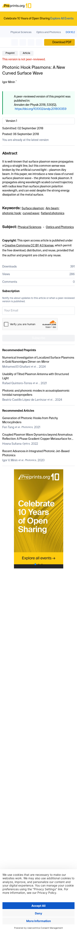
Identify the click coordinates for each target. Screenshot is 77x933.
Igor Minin (8, 82)
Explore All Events (62, 18)
